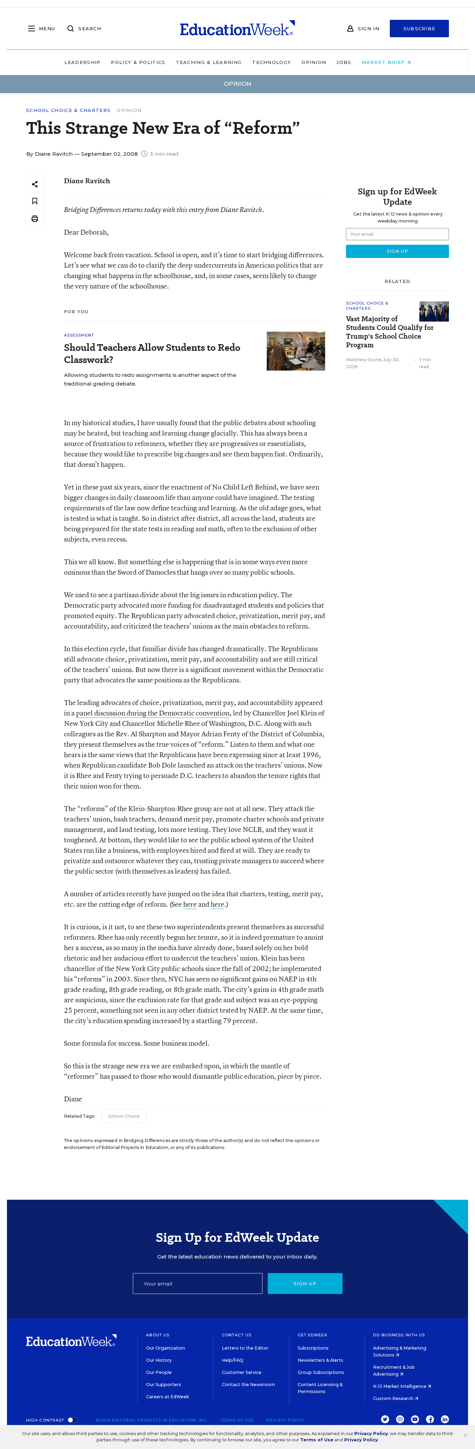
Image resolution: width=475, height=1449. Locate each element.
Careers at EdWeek (167, 1396)
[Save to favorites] (34, 201)
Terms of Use (237, 1420)
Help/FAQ (232, 1360)
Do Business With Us (399, 1335)
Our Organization (165, 1348)
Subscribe (419, 28)
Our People (159, 1372)
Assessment (79, 335)
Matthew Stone (363, 359)
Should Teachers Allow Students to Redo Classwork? (152, 353)
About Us (157, 1335)
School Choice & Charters (68, 110)
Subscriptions (313, 1348)
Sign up (304, 1283)
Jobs (344, 62)
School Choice (124, 1116)
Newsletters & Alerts (320, 1360)
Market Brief (384, 62)
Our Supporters (163, 1384)
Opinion (313, 62)
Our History (159, 1360)
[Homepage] (237, 28)
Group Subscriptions (321, 1372)
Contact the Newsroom (248, 1384)
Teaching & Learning (209, 62)
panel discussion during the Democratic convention (153, 713)
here (190, 904)
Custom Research (393, 1398)
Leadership (82, 62)
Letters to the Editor (245, 1348)
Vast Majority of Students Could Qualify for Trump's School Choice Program (390, 332)
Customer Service (241, 1372)
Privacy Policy (285, 1420)
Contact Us (236, 1335)
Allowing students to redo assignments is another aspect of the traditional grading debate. (150, 379)
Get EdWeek (313, 1335)
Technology (271, 62)
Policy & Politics (138, 62)
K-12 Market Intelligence (400, 1386)
